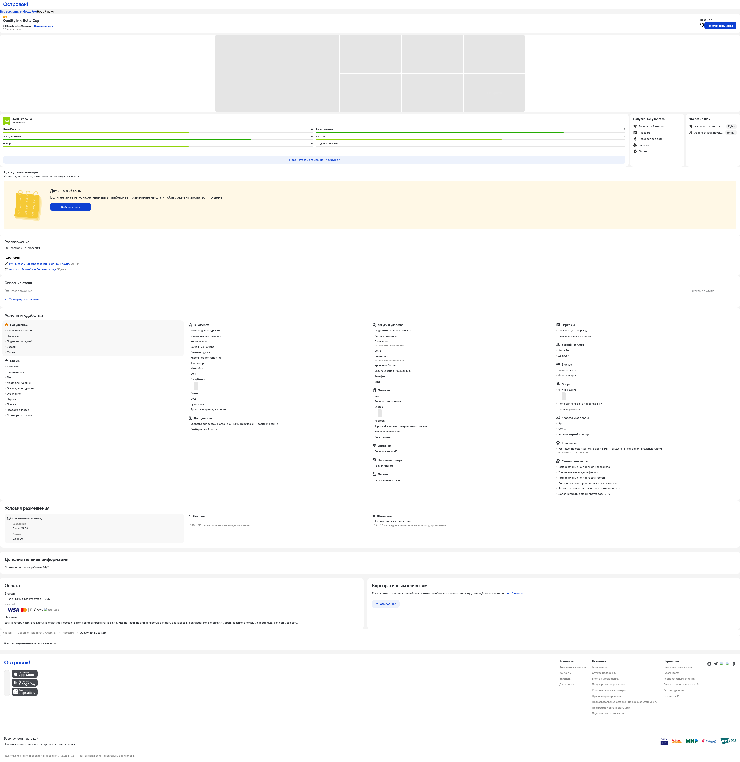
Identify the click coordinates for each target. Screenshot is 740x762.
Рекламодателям (674, 690)
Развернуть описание (24, 299)
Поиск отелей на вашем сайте (682, 684)
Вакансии (565, 678)
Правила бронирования (606, 696)
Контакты (565, 672)
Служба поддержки (604, 672)
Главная (7, 632)
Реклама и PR (671, 696)
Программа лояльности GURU (611, 707)
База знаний (599, 667)
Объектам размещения (677, 667)
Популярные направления (608, 684)
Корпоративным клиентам (679, 678)
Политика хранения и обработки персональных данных (39, 755)
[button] (277, 73)
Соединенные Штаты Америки (37, 632)
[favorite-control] (702, 25)
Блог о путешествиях (605, 678)
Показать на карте (43, 25)
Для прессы (566, 684)
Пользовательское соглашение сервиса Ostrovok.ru (624, 702)
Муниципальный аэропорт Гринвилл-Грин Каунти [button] (39, 264)
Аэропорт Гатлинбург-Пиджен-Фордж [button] (32, 269)
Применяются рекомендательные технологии (106, 755)
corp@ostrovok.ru (517, 593)
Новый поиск (46, 11)
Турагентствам (672, 672)
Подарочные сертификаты (608, 713)
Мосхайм (68, 632)
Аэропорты (12, 257)
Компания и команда (572, 667)
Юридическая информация (609, 690)
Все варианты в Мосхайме (18, 11)
